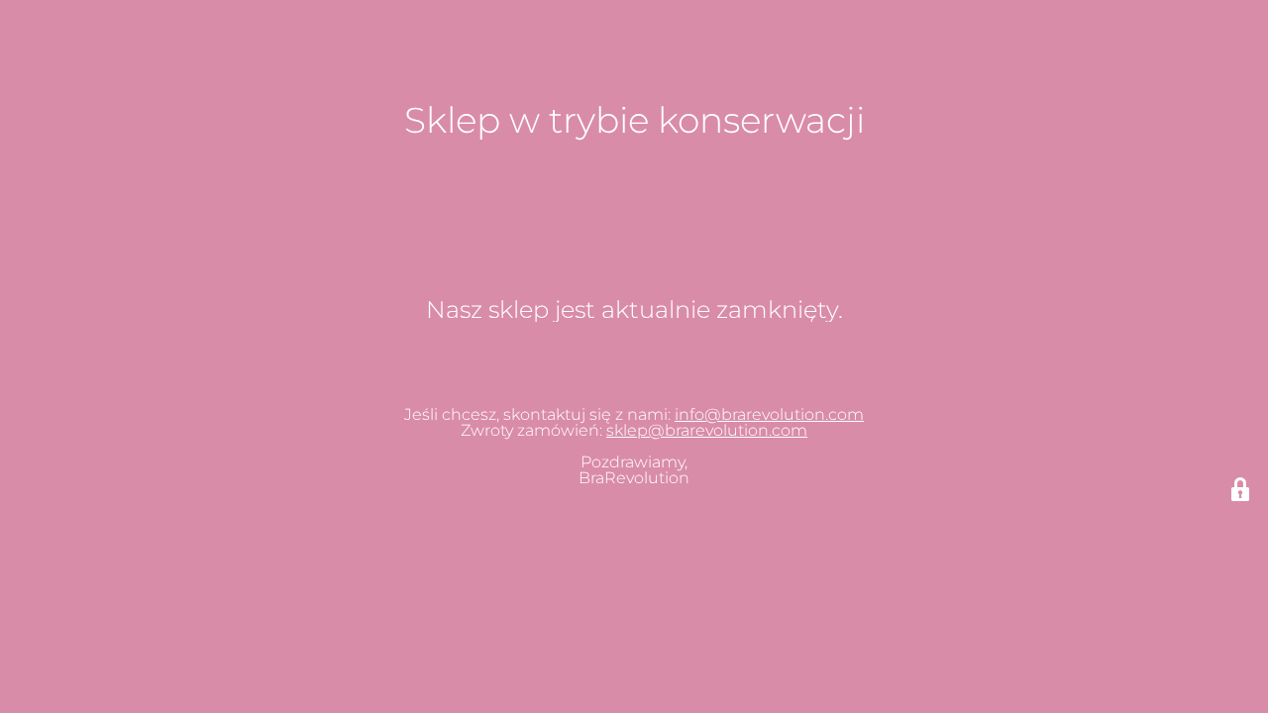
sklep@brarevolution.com (706, 430)
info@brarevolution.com (769, 414)
